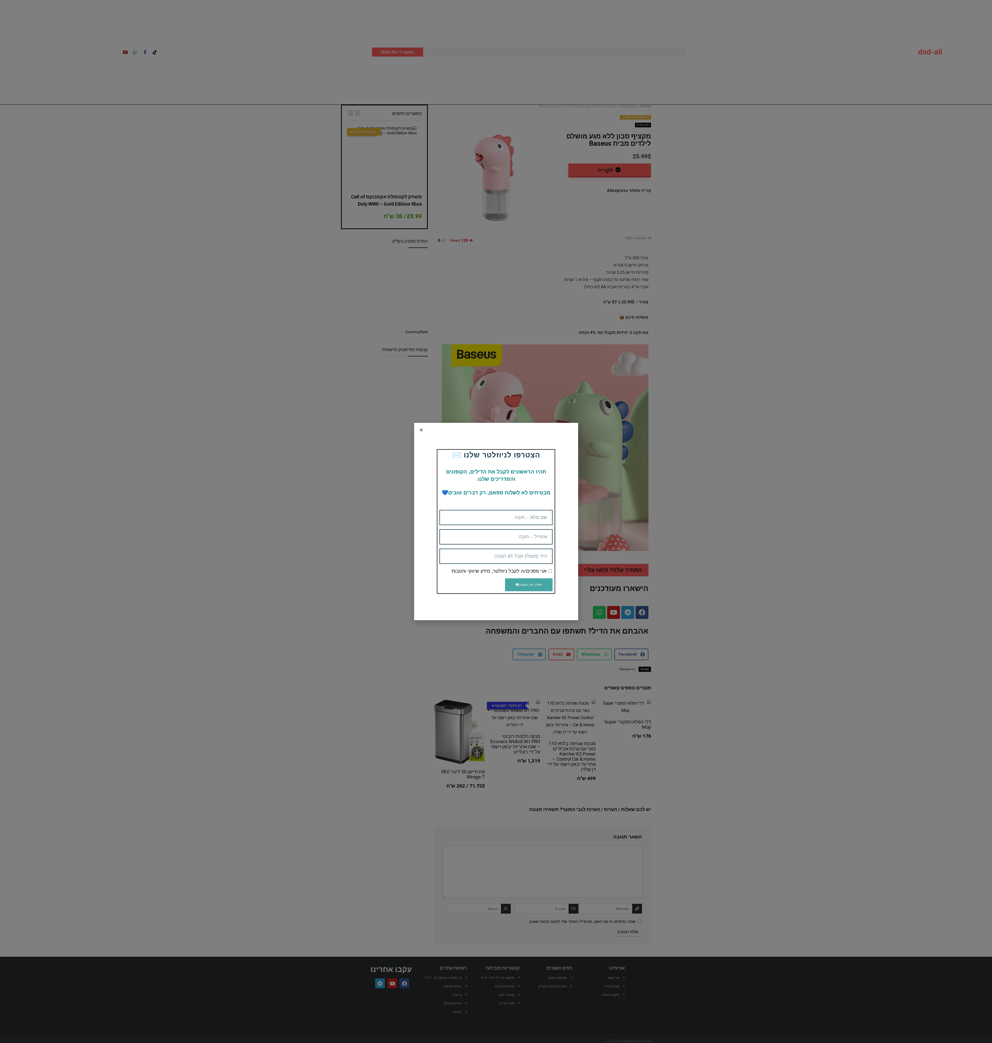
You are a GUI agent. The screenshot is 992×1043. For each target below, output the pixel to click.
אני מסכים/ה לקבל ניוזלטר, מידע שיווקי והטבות (499, 571)
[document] (496, 521)
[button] (421, 430)
